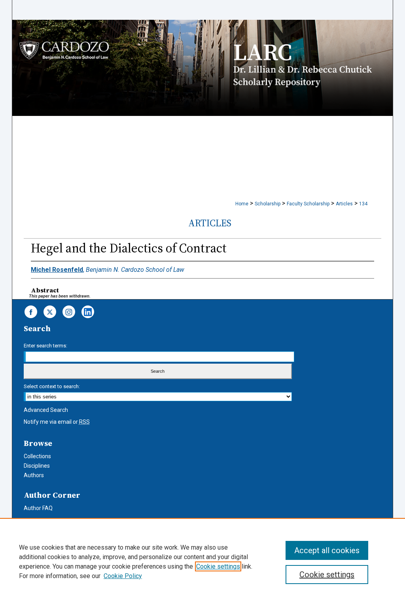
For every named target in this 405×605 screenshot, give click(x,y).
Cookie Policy (123, 576)
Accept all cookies (327, 550)
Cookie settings (218, 566)
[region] (202, 561)
